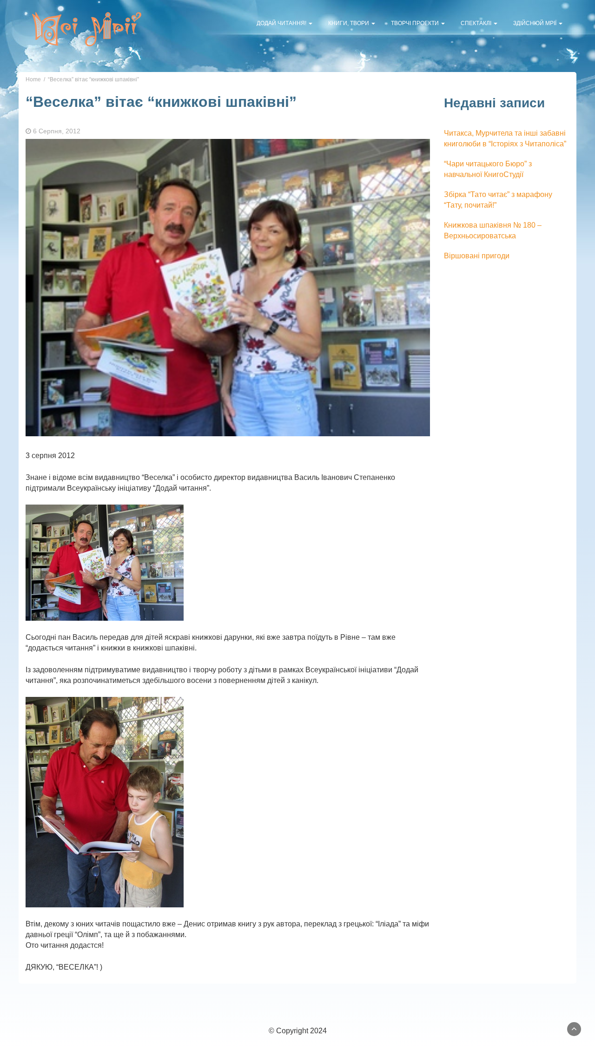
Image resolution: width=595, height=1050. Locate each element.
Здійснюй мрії (535, 23)
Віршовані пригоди (476, 256)
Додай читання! (282, 23)
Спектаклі (477, 23)
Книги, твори (349, 23)
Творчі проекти (415, 23)
